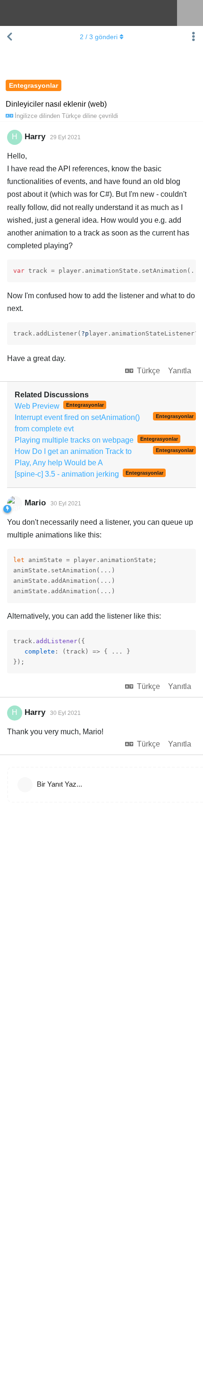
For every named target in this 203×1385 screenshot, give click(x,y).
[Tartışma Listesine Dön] (9, 37)
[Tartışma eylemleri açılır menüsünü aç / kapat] (193, 37)
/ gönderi (99, 37)
